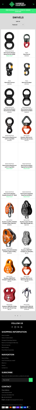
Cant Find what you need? (8, 360)
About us (4, 363)
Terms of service (6, 345)
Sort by (18, 21)
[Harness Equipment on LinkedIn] (18, 327)
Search (3, 365)
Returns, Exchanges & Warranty (10, 342)
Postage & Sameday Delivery (9, 340)
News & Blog (5, 358)
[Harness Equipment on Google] (21, 327)
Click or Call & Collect (7, 338)
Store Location (5, 335)
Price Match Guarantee (8, 350)
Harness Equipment (9, 404)
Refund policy (5, 347)
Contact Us (5, 368)
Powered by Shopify (18, 404)
